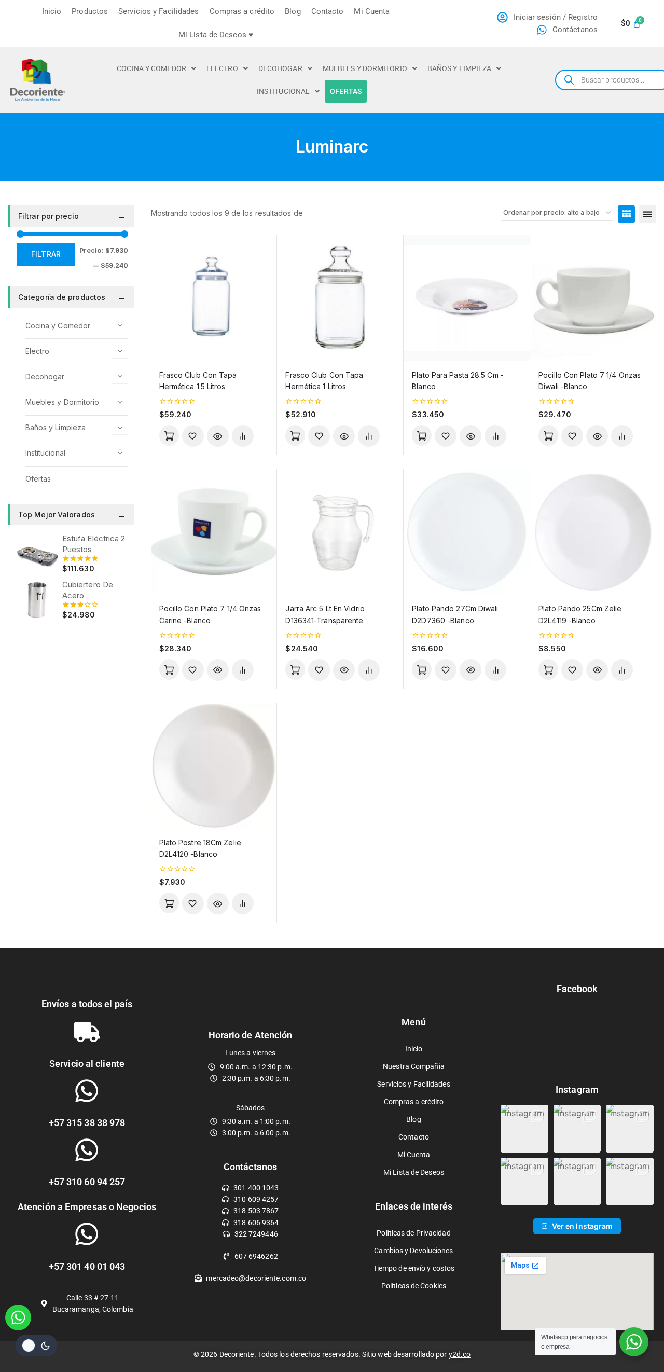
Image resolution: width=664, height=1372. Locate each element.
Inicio (52, 11)
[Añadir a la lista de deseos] (193, 436)
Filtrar (46, 254)
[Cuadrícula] (626, 214)
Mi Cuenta (372, 11)
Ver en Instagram (582, 1226)
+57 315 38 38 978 (87, 1122)
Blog (292, 11)
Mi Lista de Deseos (413, 1172)
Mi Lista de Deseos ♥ (215, 34)
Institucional (283, 91)
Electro (222, 68)
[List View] (647, 214)
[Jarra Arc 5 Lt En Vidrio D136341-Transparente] (340, 532)
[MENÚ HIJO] (120, 326)
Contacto (327, 11)
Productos (90, 11)
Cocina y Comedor (151, 68)
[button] (156, 68)
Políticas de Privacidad (413, 1233)
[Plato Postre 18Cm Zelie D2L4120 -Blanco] (214, 766)
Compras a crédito (242, 11)
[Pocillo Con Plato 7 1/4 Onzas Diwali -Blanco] (593, 298)
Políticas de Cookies (413, 1286)
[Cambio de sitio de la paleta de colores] (36, 1345)
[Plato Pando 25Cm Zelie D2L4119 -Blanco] (593, 532)
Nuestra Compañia (414, 1066)
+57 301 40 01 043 (87, 1266)
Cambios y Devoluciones (413, 1250)
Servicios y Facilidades (158, 11)
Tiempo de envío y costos (413, 1268)
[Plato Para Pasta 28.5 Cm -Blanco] (467, 298)
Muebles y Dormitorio (365, 68)
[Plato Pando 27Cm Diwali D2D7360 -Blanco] (467, 532)
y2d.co (460, 1354)
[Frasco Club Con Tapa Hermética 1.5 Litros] (214, 298)
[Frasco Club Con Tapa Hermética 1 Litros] (340, 298)
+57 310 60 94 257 (87, 1181)
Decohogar (280, 68)
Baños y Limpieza (459, 68)
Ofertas (346, 91)
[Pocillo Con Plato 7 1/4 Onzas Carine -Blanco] (214, 532)
